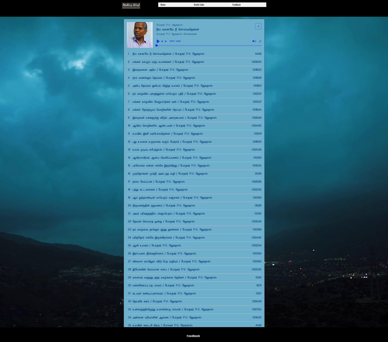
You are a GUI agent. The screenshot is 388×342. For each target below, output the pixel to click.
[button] (210, 4)
